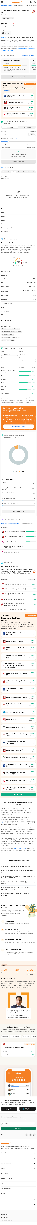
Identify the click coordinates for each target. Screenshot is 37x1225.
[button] (18, 1154)
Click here (4, 37)
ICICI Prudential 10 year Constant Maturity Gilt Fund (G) (14, 604)
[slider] (8, 141)
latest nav (4, 823)
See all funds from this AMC (18, 609)
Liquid (6, 15)
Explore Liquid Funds (18, 557)
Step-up (21, 357)
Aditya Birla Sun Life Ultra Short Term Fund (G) (13, 546)
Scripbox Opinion (6, 5)
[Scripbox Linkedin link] (34, 1134)
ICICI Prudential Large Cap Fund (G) (15, 589)
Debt (2, 15)
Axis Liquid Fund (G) (10, 542)
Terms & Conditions (6, 1220)
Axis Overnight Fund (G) (11, 552)
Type (2, 351)
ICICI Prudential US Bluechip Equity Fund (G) (14, 594)
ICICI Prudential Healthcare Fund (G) (15, 584)
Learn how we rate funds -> (28, 55)
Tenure (3, 357)
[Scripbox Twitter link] (26, 1134)
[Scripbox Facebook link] (30, 1134)
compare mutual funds (19, 848)
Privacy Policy (5, 1214)
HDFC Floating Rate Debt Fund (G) (14, 531)
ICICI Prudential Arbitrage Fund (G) (14, 599)
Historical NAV (18, 5)
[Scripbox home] (17, 2)
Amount (3, 131)
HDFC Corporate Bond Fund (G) (13, 536)
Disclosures (4, 1217)
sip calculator (24, 835)
